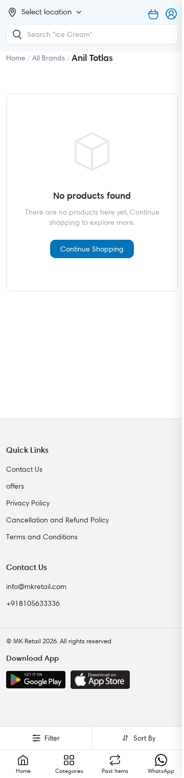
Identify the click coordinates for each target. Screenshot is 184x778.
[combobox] (92, 34)
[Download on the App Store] (100, 679)
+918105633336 (33, 603)
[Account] (172, 14)
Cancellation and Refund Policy (57, 519)
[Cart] (153, 14)
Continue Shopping (92, 249)
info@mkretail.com (36, 586)
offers (15, 486)
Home (16, 57)
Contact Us (24, 469)
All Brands (48, 57)
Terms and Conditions (42, 536)
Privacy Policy (28, 503)
